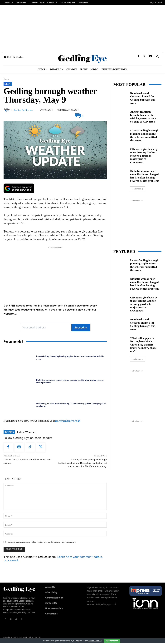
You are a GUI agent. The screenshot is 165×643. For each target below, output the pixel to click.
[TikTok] (30, 447)
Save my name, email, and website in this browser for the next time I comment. (42, 542)
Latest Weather (26, 432)
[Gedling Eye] (82, 58)
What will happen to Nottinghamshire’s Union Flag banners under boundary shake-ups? (144, 344)
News (7, 84)
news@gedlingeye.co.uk (67, 420)
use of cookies (95, 640)
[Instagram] (19, 447)
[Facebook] (138, 56)
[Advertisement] (82, 27)
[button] (157, 56)
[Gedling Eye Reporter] (7, 110)
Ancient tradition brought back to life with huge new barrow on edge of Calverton (143, 116)
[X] (144, 56)
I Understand (112, 640)
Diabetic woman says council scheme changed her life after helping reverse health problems (70, 381)
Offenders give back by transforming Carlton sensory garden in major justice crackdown (144, 156)
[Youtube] (150, 56)
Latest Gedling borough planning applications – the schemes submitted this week (144, 135)
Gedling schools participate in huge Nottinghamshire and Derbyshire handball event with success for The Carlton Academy (82, 463)
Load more (136, 188)
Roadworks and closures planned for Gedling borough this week (142, 98)
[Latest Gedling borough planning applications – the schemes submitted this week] (19, 357)
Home (6, 79)
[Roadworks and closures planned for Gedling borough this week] (120, 97)
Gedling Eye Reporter (23, 110)
